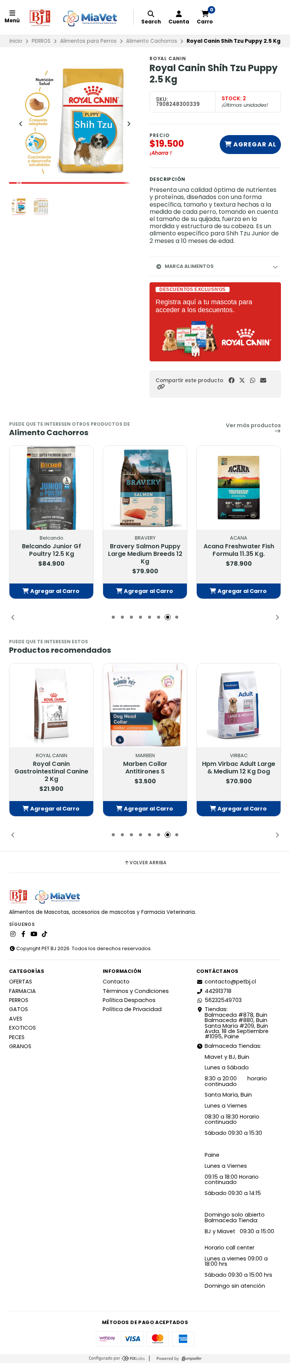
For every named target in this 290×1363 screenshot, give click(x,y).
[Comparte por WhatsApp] (252, 380)
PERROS (41, 41)
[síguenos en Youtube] (34, 934)
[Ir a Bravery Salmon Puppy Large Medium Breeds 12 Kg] (145, 488)
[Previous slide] (20, 123)
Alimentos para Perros (88, 41)
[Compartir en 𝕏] (242, 380)
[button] (161, 387)
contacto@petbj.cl (230, 981)
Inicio (15, 41)
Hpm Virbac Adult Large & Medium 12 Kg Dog (238, 767)
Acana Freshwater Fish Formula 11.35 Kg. (239, 550)
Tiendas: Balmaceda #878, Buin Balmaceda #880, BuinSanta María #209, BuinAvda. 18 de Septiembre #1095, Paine (236, 1023)
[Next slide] (128, 123)
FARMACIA (22, 991)
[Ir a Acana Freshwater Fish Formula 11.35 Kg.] (239, 488)
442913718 (218, 991)
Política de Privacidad (132, 1009)
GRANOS (20, 1046)
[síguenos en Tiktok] (44, 934)
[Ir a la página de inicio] (76, 17)
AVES (15, 1018)
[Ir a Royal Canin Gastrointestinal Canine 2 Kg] (51, 705)
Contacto (116, 981)
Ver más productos (253, 426)
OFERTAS (20, 981)
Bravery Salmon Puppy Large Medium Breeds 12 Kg (145, 554)
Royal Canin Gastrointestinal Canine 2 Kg (51, 771)
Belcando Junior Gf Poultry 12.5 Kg (51, 550)
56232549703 (223, 1000)
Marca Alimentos (189, 266)
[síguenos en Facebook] (23, 934)
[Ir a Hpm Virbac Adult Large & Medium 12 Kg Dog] (239, 705)
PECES (17, 1037)
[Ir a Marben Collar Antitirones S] (145, 705)
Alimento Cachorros (151, 41)
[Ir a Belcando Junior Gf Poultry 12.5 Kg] (51, 488)
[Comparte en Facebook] (231, 380)
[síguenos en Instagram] (13, 934)
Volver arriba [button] (148, 862)
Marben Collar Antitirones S (145, 767)
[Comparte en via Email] (263, 380)
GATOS (18, 1009)
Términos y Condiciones (136, 991)
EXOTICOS (22, 1027)
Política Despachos (129, 1000)
